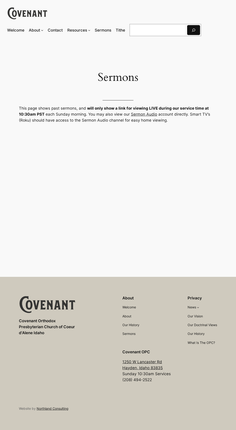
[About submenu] (42, 30)
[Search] (193, 30)
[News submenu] (198, 307)
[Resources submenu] (89, 30)
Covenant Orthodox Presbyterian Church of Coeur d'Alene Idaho (47, 327)
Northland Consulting (52, 408)
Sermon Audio (144, 114)
